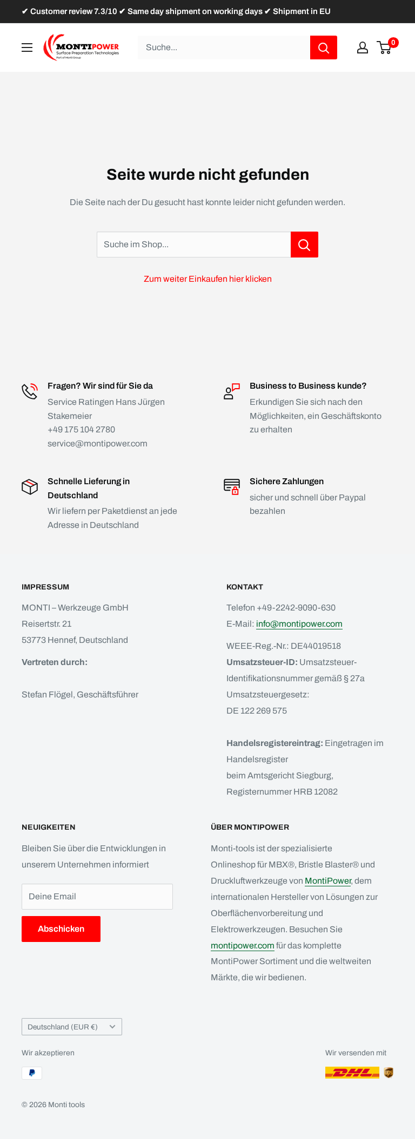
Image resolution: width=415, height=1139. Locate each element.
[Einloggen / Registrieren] (362, 47)
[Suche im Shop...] (304, 244)
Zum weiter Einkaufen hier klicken (208, 278)
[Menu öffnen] (27, 47)
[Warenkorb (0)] (384, 47)
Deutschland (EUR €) (63, 1027)
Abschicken (61, 928)
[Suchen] (323, 47)
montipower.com (243, 945)
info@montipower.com (299, 623)
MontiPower (328, 880)
